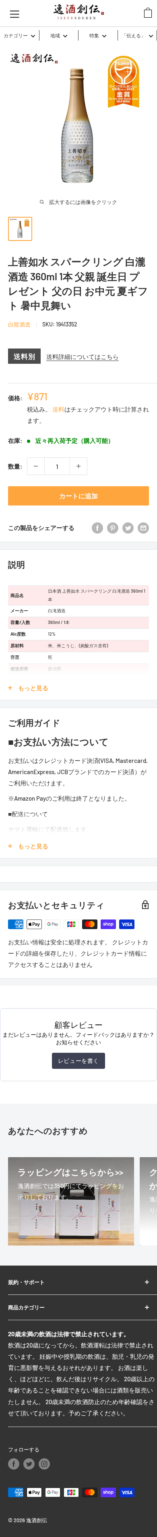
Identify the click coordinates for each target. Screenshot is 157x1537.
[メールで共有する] (143, 528)
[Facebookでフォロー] (13, 1464)
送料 (58, 409)
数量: (15, 466)
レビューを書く (78, 1060)
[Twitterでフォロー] (29, 1464)
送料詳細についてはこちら (82, 356)
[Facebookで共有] (97, 528)
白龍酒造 (19, 324)
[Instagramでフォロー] (44, 1464)
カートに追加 (78, 495)
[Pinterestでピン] (112, 528)
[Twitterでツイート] (128, 528)
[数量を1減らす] (35, 466)
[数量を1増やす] (78, 466)
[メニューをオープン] (14, 13)
